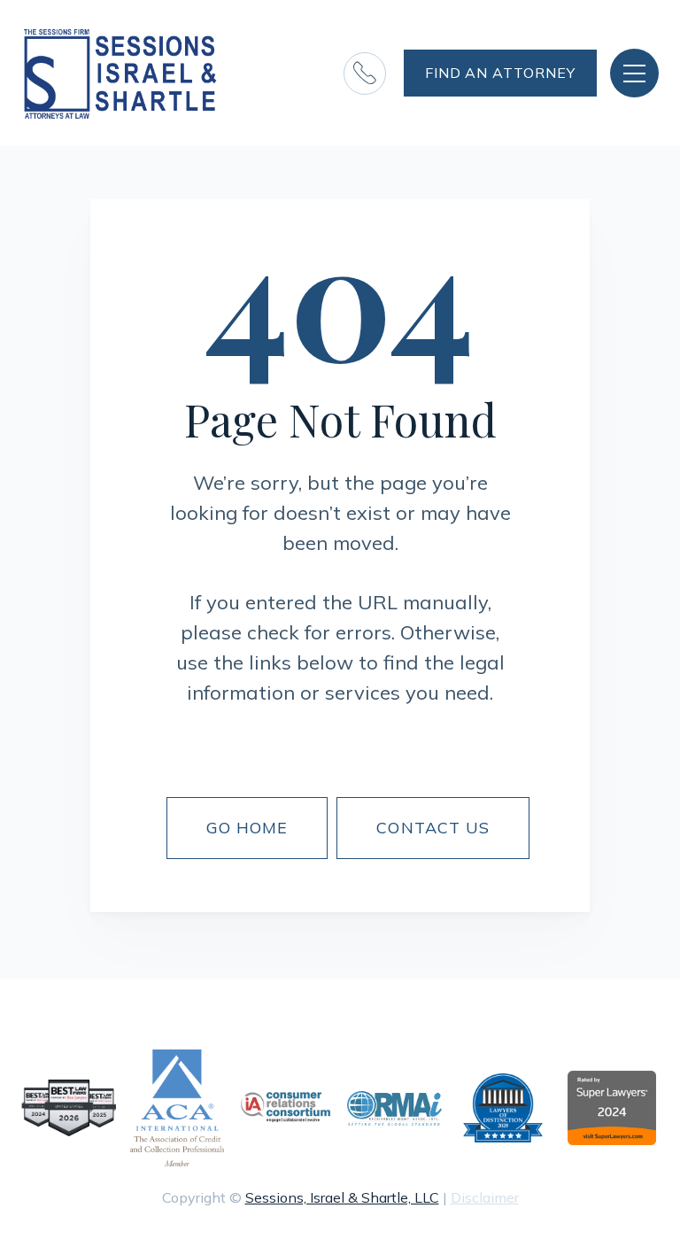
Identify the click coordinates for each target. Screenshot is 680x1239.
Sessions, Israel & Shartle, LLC (342, 1197)
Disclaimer (485, 1197)
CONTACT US (433, 827)
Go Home (247, 827)
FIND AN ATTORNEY (500, 72)
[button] (634, 73)
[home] (120, 73)
